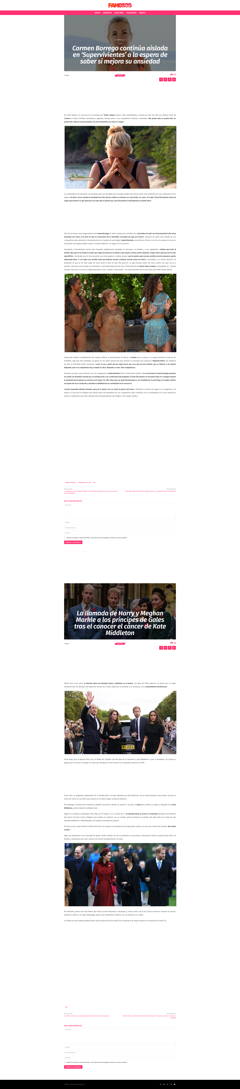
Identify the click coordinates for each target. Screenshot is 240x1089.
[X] (165, 79)
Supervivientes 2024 (84, 482)
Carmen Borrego (70, 482)
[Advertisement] (120, 99)
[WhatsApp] (174, 79)
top (94, 482)
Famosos (120, 75)
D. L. (68, 75)
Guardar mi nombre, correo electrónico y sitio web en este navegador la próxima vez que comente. (96, 537)
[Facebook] (161, 79)
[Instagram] (164, 1084)
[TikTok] (167, 1084)
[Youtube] (174, 1084)
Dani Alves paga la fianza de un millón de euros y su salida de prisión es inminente (151, 491)
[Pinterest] (170, 79)
